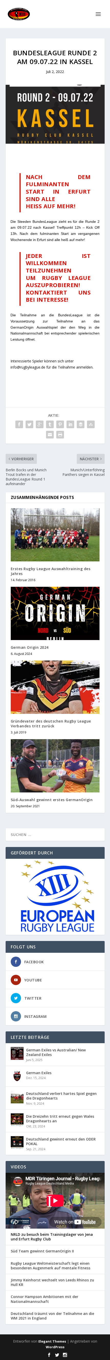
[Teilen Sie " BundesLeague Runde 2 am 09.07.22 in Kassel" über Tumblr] (50, 424)
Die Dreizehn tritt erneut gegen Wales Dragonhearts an (60, 1118)
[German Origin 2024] (55, 613)
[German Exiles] (17, 1076)
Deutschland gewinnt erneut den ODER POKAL (61, 1141)
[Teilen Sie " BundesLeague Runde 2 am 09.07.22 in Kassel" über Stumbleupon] (91, 424)
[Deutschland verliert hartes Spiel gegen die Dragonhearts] (17, 1097)
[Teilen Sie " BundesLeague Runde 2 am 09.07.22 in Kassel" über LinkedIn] (70, 424)
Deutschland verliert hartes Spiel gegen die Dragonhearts (61, 1096)
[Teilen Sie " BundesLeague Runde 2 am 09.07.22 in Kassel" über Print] (60, 435)
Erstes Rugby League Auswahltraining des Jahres (51, 571)
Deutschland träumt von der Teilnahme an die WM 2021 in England (52, 1316)
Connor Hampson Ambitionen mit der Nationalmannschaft (44, 1299)
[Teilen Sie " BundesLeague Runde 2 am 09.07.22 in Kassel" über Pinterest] (60, 424)
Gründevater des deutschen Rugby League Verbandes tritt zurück (51, 723)
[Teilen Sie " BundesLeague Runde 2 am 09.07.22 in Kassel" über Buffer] (80, 424)
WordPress (55, 1347)
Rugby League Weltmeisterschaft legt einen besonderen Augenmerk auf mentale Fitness (50, 1265)
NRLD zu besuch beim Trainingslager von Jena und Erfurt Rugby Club (52, 1236)
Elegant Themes (52, 1341)
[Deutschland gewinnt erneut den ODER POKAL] (17, 1142)
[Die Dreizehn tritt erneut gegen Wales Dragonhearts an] (17, 1119)
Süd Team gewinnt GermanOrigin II (42, 1251)
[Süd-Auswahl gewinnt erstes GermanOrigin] (55, 765)
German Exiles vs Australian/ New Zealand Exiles (56, 1052)
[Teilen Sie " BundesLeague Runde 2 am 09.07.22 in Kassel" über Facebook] (19, 424)
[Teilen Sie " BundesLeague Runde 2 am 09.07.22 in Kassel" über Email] (50, 435)
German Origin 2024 (30, 647)
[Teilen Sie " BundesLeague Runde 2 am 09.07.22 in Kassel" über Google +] (40, 424)
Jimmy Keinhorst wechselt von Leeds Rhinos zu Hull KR (52, 1282)
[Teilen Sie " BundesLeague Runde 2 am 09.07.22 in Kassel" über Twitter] (29, 424)
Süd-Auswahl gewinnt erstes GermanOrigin (52, 799)
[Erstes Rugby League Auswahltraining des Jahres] (55, 534)
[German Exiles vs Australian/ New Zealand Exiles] (17, 1053)
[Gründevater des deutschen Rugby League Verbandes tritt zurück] (55, 687)
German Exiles (38, 1072)
